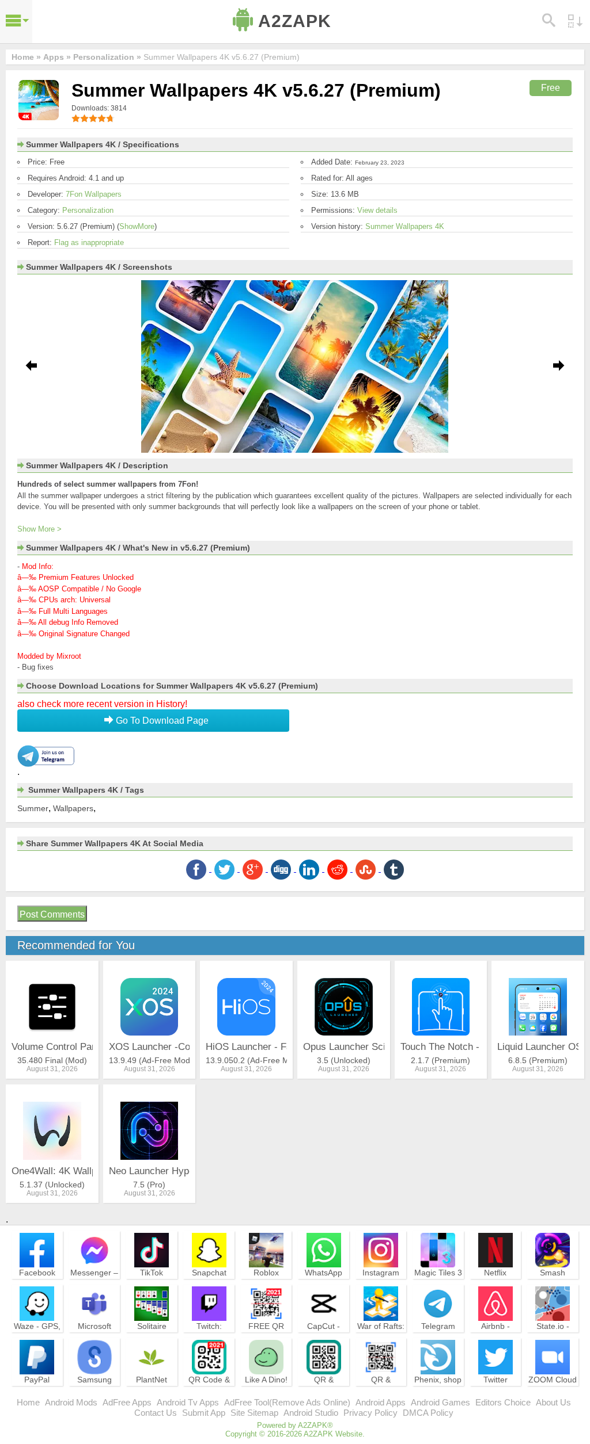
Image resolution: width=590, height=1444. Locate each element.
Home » (26, 57)
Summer (32, 808)
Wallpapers (73, 808)
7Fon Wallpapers (94, 194)
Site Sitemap (254, 1413)
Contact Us (155, 1413)
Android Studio (310, 1413)
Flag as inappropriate (89, 242)
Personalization (88, 210)
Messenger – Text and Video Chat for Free (94, 1288)
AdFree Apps (127, 1402)
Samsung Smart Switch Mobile (94, 1390)
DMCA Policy (428, 1413)
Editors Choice (503, 1402)
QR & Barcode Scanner (381, 1390)
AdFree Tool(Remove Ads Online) (287, 1402)
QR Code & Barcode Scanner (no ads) (209, 1395)
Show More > (39, 529)
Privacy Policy (370, 1413)
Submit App (203, 1413)
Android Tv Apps (188, 1402)
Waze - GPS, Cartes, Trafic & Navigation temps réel (37, 1341)
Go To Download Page (161, 720)
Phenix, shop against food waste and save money (438, 1395)
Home (28, 1402)
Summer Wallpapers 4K (404, 226)
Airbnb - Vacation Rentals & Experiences (495, 1341)
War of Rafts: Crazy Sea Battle (380, 1336)
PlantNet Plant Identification (151, 1390)
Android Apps (380, 1402)
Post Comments (52, 914)
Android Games (440, 1402)
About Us (553, 1402)
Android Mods (71, 1402)
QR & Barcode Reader (323, 1390)
